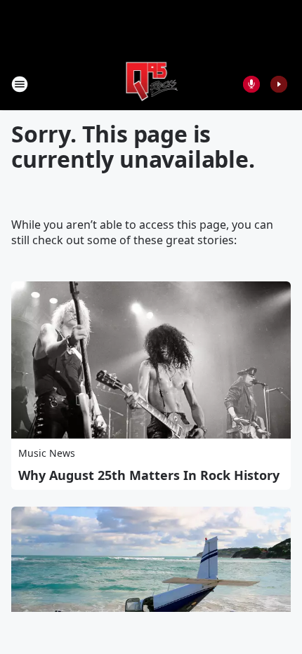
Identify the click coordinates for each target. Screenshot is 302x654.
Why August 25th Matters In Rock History (149, 475)
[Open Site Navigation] (19, 84)
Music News (46, 453)
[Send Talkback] (251, 84)
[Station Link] (151, 84)
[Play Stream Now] (278, 84)
